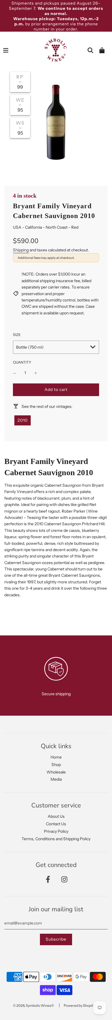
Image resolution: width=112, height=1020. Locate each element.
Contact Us (56, 823)
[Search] (90, 50)
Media (56, 779)
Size (17, 335)
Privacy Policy (56, 831)
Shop (56, 764)
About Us (56, 816)
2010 (23, 420)
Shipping (21, 250)
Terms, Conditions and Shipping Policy (56, 838)
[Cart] (102, 50)
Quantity (22, 362)
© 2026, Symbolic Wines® (33, 1005)
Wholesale (56, 772)
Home (56, 757)
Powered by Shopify (79, 1005)
